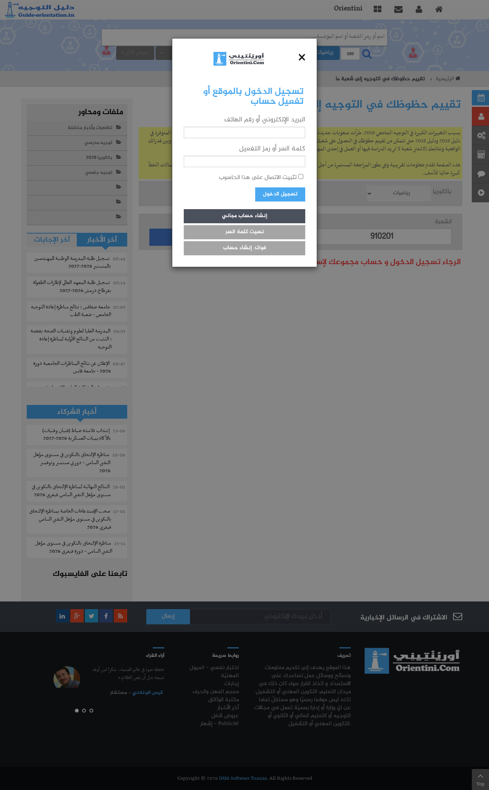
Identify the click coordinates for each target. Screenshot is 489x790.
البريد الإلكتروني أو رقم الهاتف (264, 120)
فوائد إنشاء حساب (244, 248)
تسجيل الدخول (280, 194)
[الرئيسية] (238, 58)
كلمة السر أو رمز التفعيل (272, 149)
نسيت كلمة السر (244, 232)
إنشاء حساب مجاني (244, 216)
